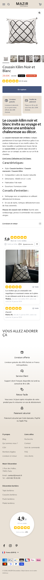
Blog (4, 439)
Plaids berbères (8, 503)
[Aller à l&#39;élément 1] (5, 59)
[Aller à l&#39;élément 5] (37, 59)
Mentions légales (9, 452)
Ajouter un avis (28, 244)
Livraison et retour (9, 456)
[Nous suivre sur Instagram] (10, 545)
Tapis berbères (8, 490)
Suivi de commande (32, 447)
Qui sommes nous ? (10, 443)
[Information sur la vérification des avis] (5, 244)
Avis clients (28, 456)
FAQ (26, 452)
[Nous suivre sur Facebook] (4, 545)
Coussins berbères (9, 495)
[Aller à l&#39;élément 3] (21, 59)
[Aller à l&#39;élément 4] (29, 59)
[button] (14, 81)
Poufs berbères (8, 499)
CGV (4, 447)
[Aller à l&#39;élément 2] (13, 59)
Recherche (28, 439)
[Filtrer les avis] (37, 244)
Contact (27, 443)
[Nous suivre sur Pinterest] (16, 545)
